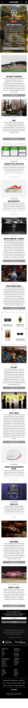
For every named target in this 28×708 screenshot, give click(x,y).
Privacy (16, 674)
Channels (16, 651)
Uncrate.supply (14, 680)
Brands (3, 661)
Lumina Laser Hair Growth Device (14, 468)
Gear (3, 650)
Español (4, 671)
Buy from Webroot (14, 176)
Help (3, 667)
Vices (3, 654)
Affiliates (4, 664)
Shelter (4, 653)
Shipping (4, 663)
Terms (15, 675)
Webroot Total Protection (14, 164)
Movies (15, 283)
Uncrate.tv (22, 680)
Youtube (16, 663)
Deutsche (4, 673)
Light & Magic (14, 413)
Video (13, 73)
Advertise (16, 673)
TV (15, 73)
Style (3, 651)
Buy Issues (16, 654)
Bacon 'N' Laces (13, 587)
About (15, 671)
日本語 (3, 674)
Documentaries (16, 584)
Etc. (3, 656)
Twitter (16, 659)
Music (15, 236)
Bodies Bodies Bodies (14, 286)
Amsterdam (14, 542)
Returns (4, 662)
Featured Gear (14, 161)
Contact (16, 672)
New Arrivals (5, 659)
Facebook (16, 662)
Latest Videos (17, 650)
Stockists (16, 656)
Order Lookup (5, 666)
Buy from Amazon (14, 479)
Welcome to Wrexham (14, 76)
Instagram (16, 661)
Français (4, 672)
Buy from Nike (14, 214)
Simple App (14, 504)
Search (21, 2)
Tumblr (16, 664)
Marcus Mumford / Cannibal (14, 239)
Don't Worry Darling (13, 25)
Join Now (14, 517)
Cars (3, 652)
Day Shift (14, 367)
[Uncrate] (14, 2)
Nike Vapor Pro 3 (14, 201)
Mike (14, 120)
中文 (2, 675)
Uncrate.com (6, 680)
